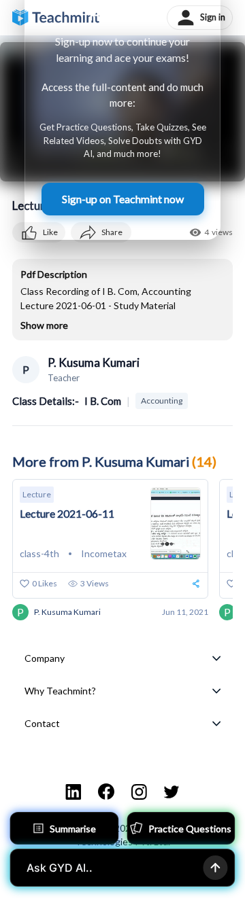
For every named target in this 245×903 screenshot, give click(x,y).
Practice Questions (189, 828)
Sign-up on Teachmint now (123, 198)
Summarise (73, 828)
